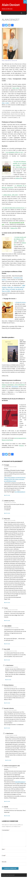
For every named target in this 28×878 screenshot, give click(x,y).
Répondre (7, 495)
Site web (4, 861)
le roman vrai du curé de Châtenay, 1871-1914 (20, 239)
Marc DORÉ (7, 649)
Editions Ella (13, 228)
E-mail (4, 855)
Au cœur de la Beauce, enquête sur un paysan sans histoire (19, 163)
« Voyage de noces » (20, 302)
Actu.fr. (4, 386)
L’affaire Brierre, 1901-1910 (10, 194)
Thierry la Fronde (10, 289)
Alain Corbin (15, 88)
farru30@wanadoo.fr (20, 491)
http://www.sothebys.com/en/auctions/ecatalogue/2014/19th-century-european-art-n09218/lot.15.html (15, 479)
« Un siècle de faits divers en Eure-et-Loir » (13, 207)
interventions (14, 386)
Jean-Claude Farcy (20, 167)
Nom (3, 849)
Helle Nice (10, 287)
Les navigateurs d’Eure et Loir (14, 152)
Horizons (21, 445)
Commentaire (6, 830)
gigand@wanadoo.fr (20, 781)
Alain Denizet (11, 5)
